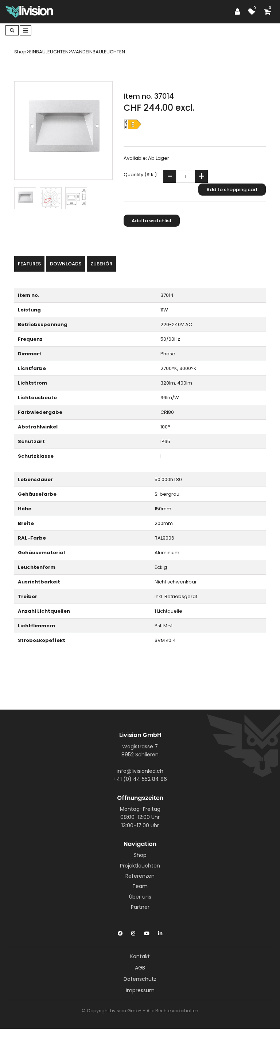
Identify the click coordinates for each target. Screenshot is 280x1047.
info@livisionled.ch (140, 771)
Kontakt (140, 956)
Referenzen (140, 876)
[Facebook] (120, 932)
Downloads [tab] (65, 263)
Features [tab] (29, 263)
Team (140, 886)
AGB (140, 967)
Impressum (140, 990)
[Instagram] (133, 932)
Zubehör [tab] (101, 263)
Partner (140, 907)
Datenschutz (140, 979)
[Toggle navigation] (25, 30)
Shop (140, 855)
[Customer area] (239, 11)
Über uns (140, 896)
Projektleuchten (140, 865)
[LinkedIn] (160, 932)
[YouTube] (146, 932)
